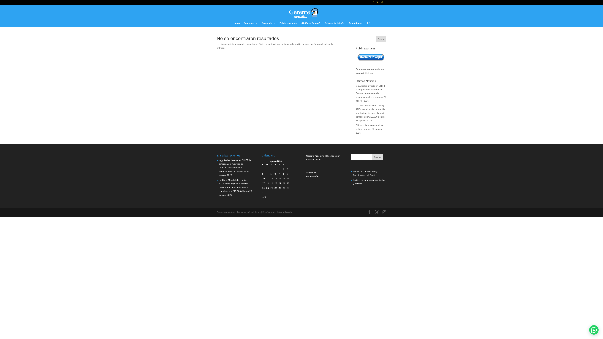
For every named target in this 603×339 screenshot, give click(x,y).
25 (267, 188)
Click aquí (369, 73)
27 (275, 188)
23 (288, 183)
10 (263, 178)
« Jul (263, 197)
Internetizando (313, 159)
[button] (594, 330)
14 (280, 178)
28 (280, 188)
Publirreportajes (288, 23)
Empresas (249, 23)
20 (275, 183)
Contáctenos (355, 23)
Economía (267, 23)
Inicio (237, 23)
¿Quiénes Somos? (311, 23)
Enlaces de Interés (334, 23)
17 (263, 183)
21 (280, 183)
